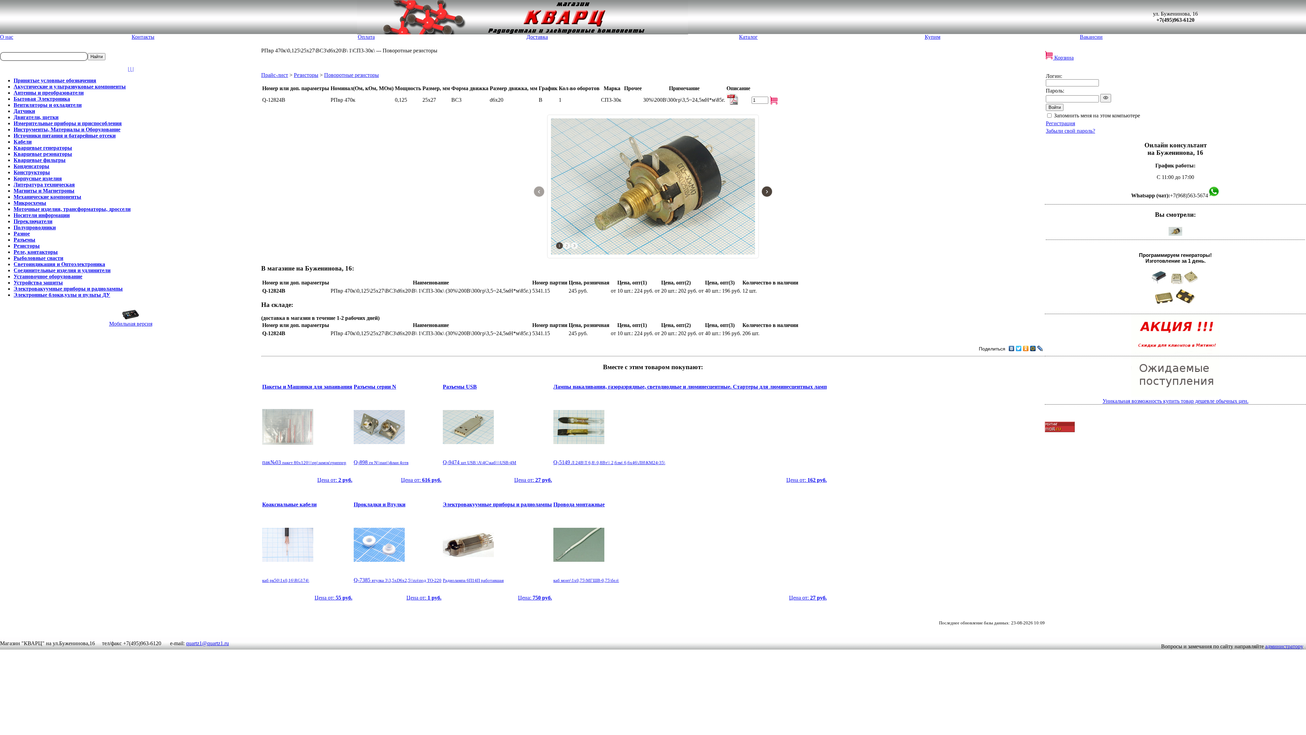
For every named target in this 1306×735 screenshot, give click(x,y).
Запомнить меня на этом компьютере (1097, 115)
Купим (932, 37)
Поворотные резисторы (351, 75)
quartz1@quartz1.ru (207, 643)
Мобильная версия (130, 324)
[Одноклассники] (1025, 348)
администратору (1284, 646)
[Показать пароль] (1105, 98)
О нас (6, 37)
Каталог (748, 37)
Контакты (143, 37)
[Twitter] (1018, 348)
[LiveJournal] (1040, 348)
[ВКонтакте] (1011, 348)
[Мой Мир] (1033, 348)
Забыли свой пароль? (1070, 131)
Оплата (366, 37)
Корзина (1063, 58)
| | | (131, 69)
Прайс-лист (274, 75)
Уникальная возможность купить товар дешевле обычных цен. (1176, 401)
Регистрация (1060, 123)
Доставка (537, 37)
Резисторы (306, 75)
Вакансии (1091, 37)
